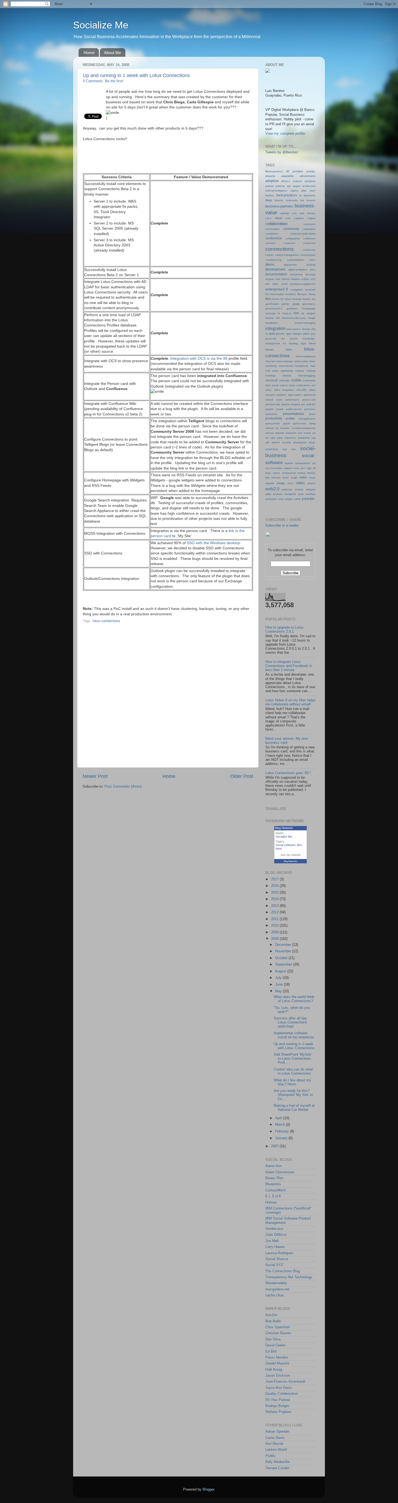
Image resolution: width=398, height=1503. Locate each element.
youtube (308, 499)
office (268, 389)
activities (297, 171)
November (283, 951)
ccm (294, 213)
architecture (308, 186)
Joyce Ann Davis (278, 1388)
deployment (290, 264)
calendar (284, 213)
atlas (303, 190)
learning (293, 343)
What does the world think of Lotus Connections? (294, 999)
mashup (310, 370)
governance (308, 304)
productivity (273, 418)
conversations (307, 255)
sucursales (276, 468)
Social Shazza (276, 1259)
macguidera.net (277, 1289)
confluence (309, 238)
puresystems (272, 423)
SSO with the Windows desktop (213, 543)
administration (307, 176)
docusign (310, 274)
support (288, 468)
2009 (275, 932)
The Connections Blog (282, 1271)
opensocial (309, 395)
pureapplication (307, 418)
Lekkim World (276, 1450)
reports (279, 432)
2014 (275, 899)
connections (279, 249)
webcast (287, 489)
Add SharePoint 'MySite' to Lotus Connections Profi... (293, 1059)
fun (313, 299)
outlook (269, 399)
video (300, 483)
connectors (309, 250)
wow (281, 499)
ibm (296, 313)
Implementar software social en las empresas (294, 1035)
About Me (112, 52)
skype (312, 442)
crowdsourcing (273, 260)
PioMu (270, 1456)
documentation (276, 274)
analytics (310, 181)
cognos (311, 218)
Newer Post (95, 776)
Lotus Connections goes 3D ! (288, 773)
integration (275, 328)
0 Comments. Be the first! (103, 81)
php (278, 404)
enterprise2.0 (276, 289)
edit (267, 284)
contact (269, 255)
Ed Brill (271, 1351)
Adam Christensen (279, 1172)
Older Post (241, 776)
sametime (304, 437)
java (313, 333)
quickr (286, 423)
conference (273, 238)
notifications (303, 385)
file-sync (302, 294)
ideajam (311, 313)
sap (313, 438)
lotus (289, 349)
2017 (275, 879)
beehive (269, 195)
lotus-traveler (286, 366)
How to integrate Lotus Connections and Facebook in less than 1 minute (288, 666)
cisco (268, 218)
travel (285, 477)
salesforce (290, 438)
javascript (270, 338)
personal (270, 404)
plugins (295, 404)
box (302, 200)
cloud (278, 218)
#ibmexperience (274, 171)
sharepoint (299, 442)
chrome (311, 213)
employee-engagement (302, 284)
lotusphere (301, 365)
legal (303, 343)
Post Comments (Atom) (123, 786)
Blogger (208, 1489)
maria (275, 370)
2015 (275, 892)
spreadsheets (302, 463)
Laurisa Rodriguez (279, 1253)
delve (312, 260)
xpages (289, 499)
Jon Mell (272, 1241)
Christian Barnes (278, 1333)
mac (312, 365)
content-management (287, 254)
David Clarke (275, 1345)
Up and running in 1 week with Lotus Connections (136, 75)
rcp (277, 428)
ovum (279, 399)
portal (279, 409)
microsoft (271, 380)
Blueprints (273, 1184)
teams (276, 473)
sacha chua (274, 1295)
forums (307, 299)
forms (288, 299)
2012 (275, 912)
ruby (272, 438)
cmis (288, 218)
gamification (272, 304)
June (279, 984)
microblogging (306, 375)
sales (280, 438)
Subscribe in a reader (282, 525)
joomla (294, 338)
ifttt (278, 318)
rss (267, 438)
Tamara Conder (277, 1468)
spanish (289, 463)
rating (312, 423)
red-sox (269, 433)
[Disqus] (168, 694)
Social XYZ (274, 1265)
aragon (296, 186)
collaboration (276, 223)
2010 (275, 925)
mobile (296, 380)
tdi (314, 468)
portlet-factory (294, 409)
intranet (306, 329)
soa (293, 449)
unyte (312, 477)
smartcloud (271, 449)
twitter (303, 477)
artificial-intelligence (276, 190)
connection (309, 243)
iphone (280, 333)
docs (312, 269)
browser (310, 200)
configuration (292, 238)
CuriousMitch (275, 1190)
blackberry (309, 195)
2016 (275, 886)
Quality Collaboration (281, 1394)
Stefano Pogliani (278, 1412)
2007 (275, 1146)
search (276, 442)
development (275, 269)
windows (278, 494)
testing (301, 473)
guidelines (292, 308)
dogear (269, 279)
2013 (275, 906)
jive (283, 338)
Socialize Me (100, 25)
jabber (306, 333)
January (282, 1138)
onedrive (281, 395)
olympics (270, 395)
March (280, 1125)
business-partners (279, 206)
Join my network (290, 854)
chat (301, 213)
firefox (275, 299)
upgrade (269, 483)
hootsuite (270, 313)
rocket (307, 433)
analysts (297, 181)
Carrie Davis (275, 1438)
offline (312, 390)
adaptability (287, 176)
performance (292, 399)
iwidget (297, 333)
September (284, 964)
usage (281, 483)
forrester (297, 299)
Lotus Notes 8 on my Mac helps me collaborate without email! (290, 702)
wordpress (290, 494)
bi (300, 195)
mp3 (267, 385)
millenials (284, 380)
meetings (270, 375)
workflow (310, 494)
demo (269, 264)
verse (290, 483)
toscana (276, 477)
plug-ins (285, 404)
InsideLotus (274, 1229)
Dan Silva (272, 1339)
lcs (284, 343)
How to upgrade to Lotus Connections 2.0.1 (284, 629)
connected (289, 243)
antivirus (280, 186)
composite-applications (302, 233)
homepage (308, 308)
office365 (301, 390)
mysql (275, 385)
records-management (303, 428)
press (312, 413)
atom (312, 190)
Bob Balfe (273, 1321)
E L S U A (273, 1196)
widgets (310, 489)
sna (285, 449)
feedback (291, 294)
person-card (308, 399)
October (282, 958)
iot (266, 333)
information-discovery (294, 318)
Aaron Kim (273, 1166)
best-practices (286, 195)
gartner (285, 304)
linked (312, 343)
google (296, 304)
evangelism (296, 289)
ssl (313, 463)
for (281, 299)
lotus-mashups (284, 361)
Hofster (271, 1202)
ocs (313, 385)
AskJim (271, 1315)
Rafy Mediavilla (277, 1462)
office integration (284, 390)
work (301, 494)
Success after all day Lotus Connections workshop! (290, 1022)
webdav (299, 489)
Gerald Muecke (277, 1363)
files (268, 298)
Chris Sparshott (277, 1327)
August (281, 971)
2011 (275, 919)
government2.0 (273, 308)
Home (89, 52)
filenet (312, 294)
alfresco (285, 181)
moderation (309, 380)
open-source (295, 395)
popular (269, 409)
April (279, 1118)
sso (267, 468)
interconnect (294, 329)
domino (286, 279)
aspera (294, 190)
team (268, 473)
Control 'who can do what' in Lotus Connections (293, 1071)
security (286, 442)
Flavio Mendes (276, 1357)
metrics (287, 375)
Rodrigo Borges (277, 1406)
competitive (308, 229)
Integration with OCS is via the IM (198, 358)
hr (279, 313)
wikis (268, 494)
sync (303, 468)
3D (287, 171)
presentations (293, 414)
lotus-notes (301, 361)
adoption (272, 181)
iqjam (289, 333)
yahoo (297, 499)
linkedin (269, 349)
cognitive (299, 218)
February (282, 1131)
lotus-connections (106, 621)
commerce (309, 224)
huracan (286, 313)
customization (295, 259)
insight (311, 318)
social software (285, 845)
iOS (313, 329)
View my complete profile (285, 134)
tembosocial (289, 473)
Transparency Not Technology (288, 1277)
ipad (272, 333)
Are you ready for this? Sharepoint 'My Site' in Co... (293, 1095)
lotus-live (270, 361)
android (269, 185)
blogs (268, 200)
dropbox (295, 279)
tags (309, 468)
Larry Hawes (275, 1247)
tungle (294, 477)
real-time (285, 428)
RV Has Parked (277, 1400)
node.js (284, 385)
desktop (310, 264)
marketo (299, 370)
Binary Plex (274, 1178)
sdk (267, 442)
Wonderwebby (276, 1283)
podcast (310, 404)
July (279, 978)
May (279, 991)
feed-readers (277, 294)
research (291, 432)
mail (267, 370)
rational (269, 428)
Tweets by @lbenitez (281, 152)
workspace (271, 499)
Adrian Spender (277, 1431)
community (291, 229)
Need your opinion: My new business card (286, 741)
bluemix (279, 200)
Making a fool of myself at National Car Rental (294, 1108)
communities (272, 228)
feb (267, 294)
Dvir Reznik (274, 1444)
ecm (313, 279)
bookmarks (292, 200)
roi (313, 432)
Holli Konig (273, 1370)
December (283, 945)
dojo (278, 279)
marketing (287, 370)
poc (303, 404)
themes (311, 473)
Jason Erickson (277, 1376)
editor (275, 284)
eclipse (305, 279)
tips (267, 477)
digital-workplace (297, 269)
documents (296, 274)
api (289, 185)
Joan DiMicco (276, 1235)
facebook (310, 289)
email (284, 284)
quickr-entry (299, 423)
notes (292, 385)
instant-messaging (305, 323)
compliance (271, 233)
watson (311, 483)
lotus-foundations (305, 356)
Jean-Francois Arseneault (285, 1381)
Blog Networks (290, 861)
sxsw (296, 468)
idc (303, 313)
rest (300, 433)
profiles (290, 418)
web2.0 (272, 488)
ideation (269, 318)
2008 (275, 939)
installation (271, 323)
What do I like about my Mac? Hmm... (292, 1082)
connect (270, 243)
